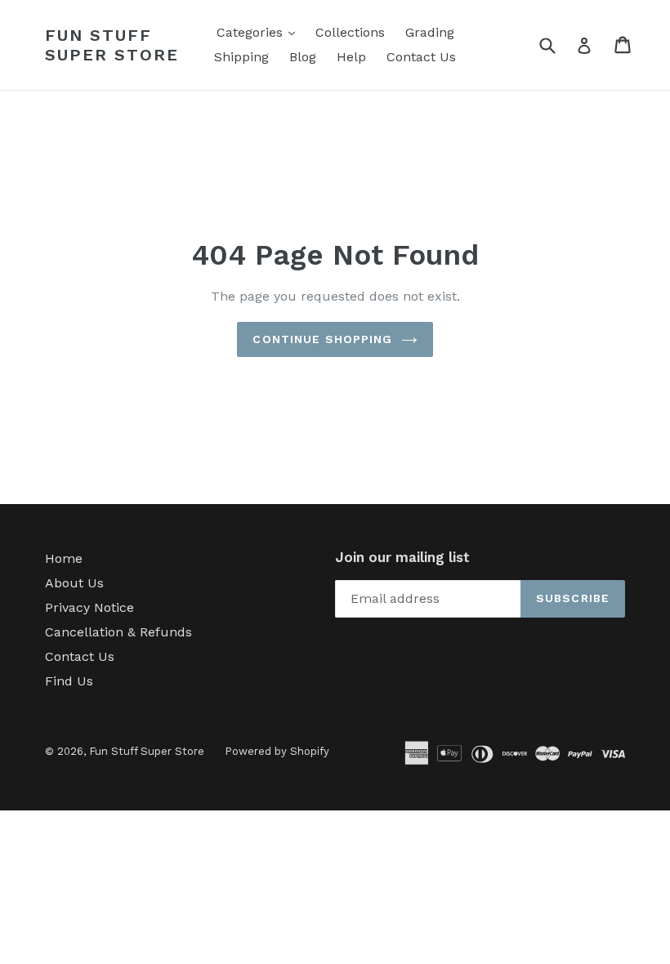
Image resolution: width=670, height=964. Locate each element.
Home (64, 558)
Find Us (69, 681)
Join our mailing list (402, 557)
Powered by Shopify (277, 751)
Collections (350, 32)
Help (351, 57)
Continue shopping (322, 339)
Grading (429, 32)
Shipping (241, 57)
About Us (74, 583)
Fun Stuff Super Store (112, 45)
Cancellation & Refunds (118, 632)
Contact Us (421, 57)
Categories (260, 32)
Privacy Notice (89, 607)
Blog (302, 57)
